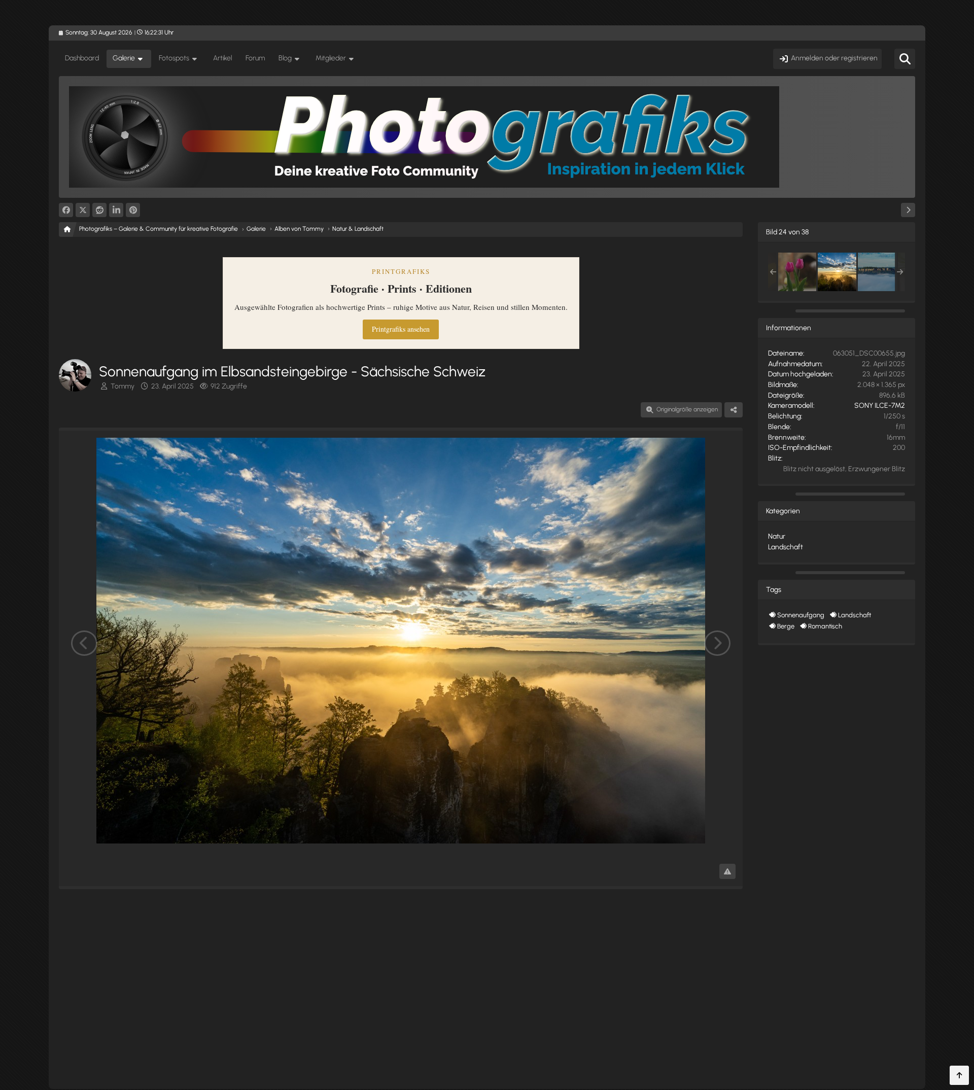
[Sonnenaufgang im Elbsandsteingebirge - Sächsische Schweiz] (837, 272)
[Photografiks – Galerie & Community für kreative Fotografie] (487, 137)
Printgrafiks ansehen (401, 329)
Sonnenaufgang (800, 615)
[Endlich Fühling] (797, 272)
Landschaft (785, 547)
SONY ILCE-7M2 (879, 405)
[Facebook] (66, 210)
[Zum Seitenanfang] (959, 1075)
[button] (116, 210)
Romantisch (825, 626)
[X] (83, 210)
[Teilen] (733, 409)
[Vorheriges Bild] (84, 643)
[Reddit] (99, 210)
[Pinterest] (133, 210)
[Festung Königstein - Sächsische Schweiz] (877, 272)
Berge (785, 626)
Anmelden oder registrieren (834, 58)
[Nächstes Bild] (717, 643)
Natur (776, 536)
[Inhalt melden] (727, 871)
